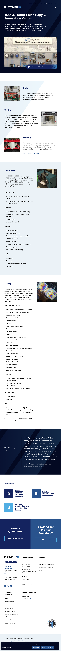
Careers (29, 3)
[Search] (56, 7)
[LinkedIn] (11, 586)
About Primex (27, 557)
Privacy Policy (8, 641)
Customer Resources (8, 593)
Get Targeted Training (31, 153)
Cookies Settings (6, 647)
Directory (24, 576)
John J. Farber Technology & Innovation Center (29, 571)
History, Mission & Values (29, 561)
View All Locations (9, 574)
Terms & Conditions (10, 623)
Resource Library (9, 611)
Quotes (49, 3)
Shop (55, 3)
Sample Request (9, 601)
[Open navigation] (5, 7)
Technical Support (9, 620)
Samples (43, 3)
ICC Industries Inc (27, 585)
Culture (41, 561)
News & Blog (26, 579)
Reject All (36, 647)
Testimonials (43, 571)
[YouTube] (5, 586)
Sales (6, 598)
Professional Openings (46, 567)
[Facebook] (8, 586)
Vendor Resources (29, 593)
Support (36, 3)
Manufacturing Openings (46, 564)
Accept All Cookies (47, 647)
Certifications (8, 608)
